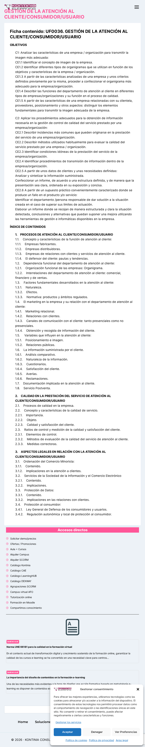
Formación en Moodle (22, 602)
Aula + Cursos (18, 549)
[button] (138, 689)
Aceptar (67, 732)
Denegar (97, 732)
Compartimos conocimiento (26, 607)
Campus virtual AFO (21, 591)
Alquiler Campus (19, 554)
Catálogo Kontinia (20, 565)
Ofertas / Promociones (23, 543)
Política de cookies (76, 740)
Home (23, 722)
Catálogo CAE (18, 570)
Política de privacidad (101, 740)
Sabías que (12, 642)
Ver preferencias (126, 732)
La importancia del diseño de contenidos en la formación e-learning (46, 677)
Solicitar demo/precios (23, 538)
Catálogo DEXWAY (20, 581)
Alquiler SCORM (19, 559)
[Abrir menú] (136, 7)
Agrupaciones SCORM (23, 586)
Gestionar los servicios (68, 722)
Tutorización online (21, 597)
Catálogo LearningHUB (23, 575)
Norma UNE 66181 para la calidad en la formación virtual (39, 646)
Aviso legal (122, 740)
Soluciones (44, 722)
